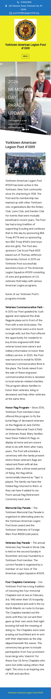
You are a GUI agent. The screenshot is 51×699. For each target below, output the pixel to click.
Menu (25, 56)
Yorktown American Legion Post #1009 (25, 46)
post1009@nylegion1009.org (26, 13)
